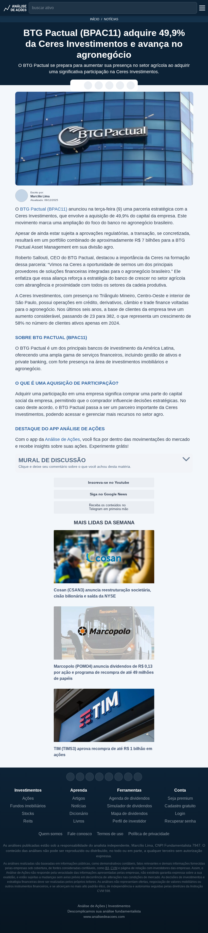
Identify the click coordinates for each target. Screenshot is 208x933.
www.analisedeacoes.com (104, 917)
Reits (28, 821)
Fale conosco (79, 834)
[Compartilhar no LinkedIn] (131, 85)
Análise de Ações (62, 439)
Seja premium (180, 798)
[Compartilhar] (77, 85)
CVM (114, 868)
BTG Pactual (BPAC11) (43, 209)
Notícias (111, 19)
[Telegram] (99, 777)
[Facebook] (80, 777)
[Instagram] (70, 777)
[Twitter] (89, 777)
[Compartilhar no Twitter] (120, 85)
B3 (107, 868)
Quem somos (50, 834)
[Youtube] (109, 777)
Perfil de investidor (129, 821)
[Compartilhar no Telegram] (99, 85)
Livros (78, 821)
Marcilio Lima (40, 196)
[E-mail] (138, 777)
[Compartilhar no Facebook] (109, 85)
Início (94, 19)
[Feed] (128, 777)
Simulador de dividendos (129, 806)
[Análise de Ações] (15, 8)
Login (180, 813)
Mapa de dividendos (129, 813)
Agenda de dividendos (129, 798)
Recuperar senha (180, 821)
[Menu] (201, 7)
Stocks (28, 813)
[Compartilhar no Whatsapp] (88, 85)
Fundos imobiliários (28, 806)
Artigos (78, 798)
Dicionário (79, 813)
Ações (28, 798)
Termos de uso (110, 834)
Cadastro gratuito (180, 806)
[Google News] (118, 777)
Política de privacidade (148, 834)
